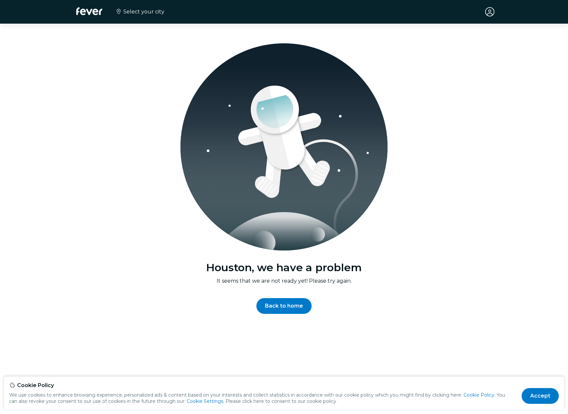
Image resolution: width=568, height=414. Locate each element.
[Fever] (89, 11)
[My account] (489, 11)
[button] (284, 306)
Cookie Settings (205, 401)
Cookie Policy (478, 395)
